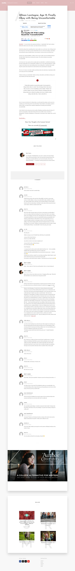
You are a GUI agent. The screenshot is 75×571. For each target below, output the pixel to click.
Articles (42, 560)
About (42, 566)
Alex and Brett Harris (26, 543)
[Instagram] (26, 561)
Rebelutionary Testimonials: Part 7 (48, 542)
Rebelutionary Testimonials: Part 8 (48, 523)
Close (49, 285)
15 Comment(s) (43, 125)
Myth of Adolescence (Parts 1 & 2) (26, 541)
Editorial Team (27, 526)
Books (42, 562)
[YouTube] (28, 561)
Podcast (42, 563)
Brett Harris (22, 20)
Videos (42, 564)
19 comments (33, 20)
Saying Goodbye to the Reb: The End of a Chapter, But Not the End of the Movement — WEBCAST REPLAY (26, 523)
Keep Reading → (22, 118)
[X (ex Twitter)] (23, 561)
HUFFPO (21, 44)
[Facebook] (20, 561)
